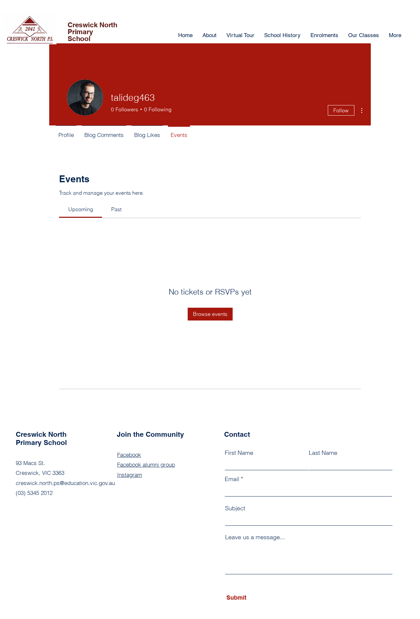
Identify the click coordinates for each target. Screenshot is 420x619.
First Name (239, 453)
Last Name (323, 453)
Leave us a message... (255, 537)
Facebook (129, 454)
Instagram (129, 474)
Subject (235, 508)
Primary (80, 32)
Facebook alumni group (146, 464)
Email (232, 479)
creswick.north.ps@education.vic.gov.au (65, 482)
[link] (80, 209)
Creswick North (92, 25)
